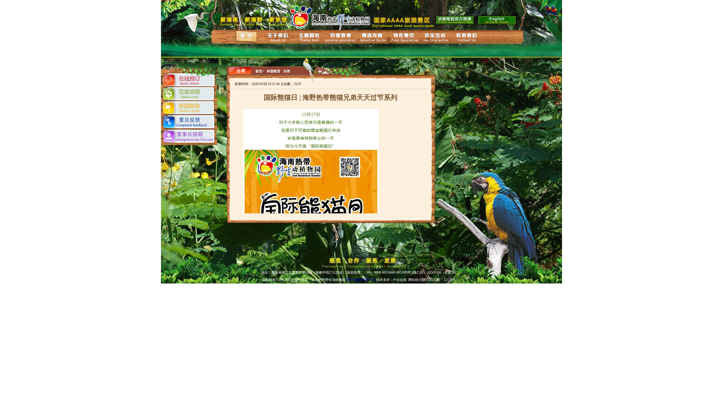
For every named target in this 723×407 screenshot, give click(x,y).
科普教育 (341, 37)
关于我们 (278, 37)
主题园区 (309, 37)
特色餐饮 (404, 37)
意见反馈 (189, 122)
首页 (246, 36)
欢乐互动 (436, 37)
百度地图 (189, 94)
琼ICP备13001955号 (360, 280)
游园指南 (188, 108)
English (498, 19)
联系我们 (467, 38)
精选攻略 (372, 37)
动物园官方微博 (455, 19)
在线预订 (189, 81)
